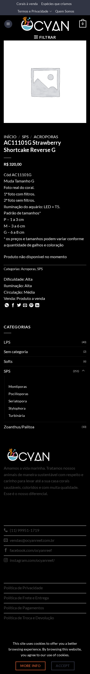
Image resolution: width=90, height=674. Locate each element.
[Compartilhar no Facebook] (13, 305)
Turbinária (16, 415)
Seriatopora (17, 401)
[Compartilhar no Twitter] (19, 305)
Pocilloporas (18, 394)
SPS (25, 136)
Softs (8, 361)
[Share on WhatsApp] (7, 305)
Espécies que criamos (56, 4)
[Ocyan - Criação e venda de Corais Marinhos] (45, 24)
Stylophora (17, 408)
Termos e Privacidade (33, 11)
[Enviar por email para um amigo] (25, 305)
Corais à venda (27, 4)
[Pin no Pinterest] (31, 305)
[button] (8, 24)
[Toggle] (83, 371)
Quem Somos (64, 11)
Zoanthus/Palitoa (19, 426)
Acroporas (46, 136)
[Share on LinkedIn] (37, 305)
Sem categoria (16, 351)
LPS (7, 342)
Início (10, 136)
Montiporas (17, 386)
